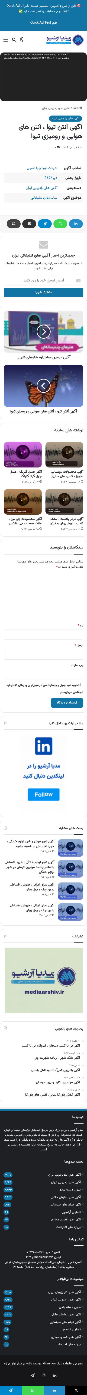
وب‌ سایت (77, 665)
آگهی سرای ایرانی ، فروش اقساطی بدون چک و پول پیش (32, 887)
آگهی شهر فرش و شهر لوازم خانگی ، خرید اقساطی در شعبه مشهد (30, 844)
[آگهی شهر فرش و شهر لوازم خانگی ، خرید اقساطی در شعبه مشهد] (70, 848)
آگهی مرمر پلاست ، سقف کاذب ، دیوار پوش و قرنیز (66, 521)
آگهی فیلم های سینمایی (65, 1204)
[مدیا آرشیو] (65, 40)
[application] (43, 77)
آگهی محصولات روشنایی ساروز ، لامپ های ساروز (67, 474)
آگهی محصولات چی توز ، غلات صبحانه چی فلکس (25, 521)
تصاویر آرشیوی (71, 1212)
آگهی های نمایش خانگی (66, 1197)
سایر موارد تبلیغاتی (44, 197)
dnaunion (49, 1363)
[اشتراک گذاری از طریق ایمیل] (29, 223)
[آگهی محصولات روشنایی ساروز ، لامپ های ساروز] (64, 454)
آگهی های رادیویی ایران (56, 108)
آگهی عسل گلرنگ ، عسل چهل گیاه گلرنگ (26, 474)
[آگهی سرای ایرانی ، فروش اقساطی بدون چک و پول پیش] (70, 891)
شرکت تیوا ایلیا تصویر (42, 168)
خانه (76, 108)
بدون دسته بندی (70, 1189)
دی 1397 (51, 178)
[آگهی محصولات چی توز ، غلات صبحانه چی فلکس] (23, 502)
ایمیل (78, 645)
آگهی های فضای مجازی (66, 1219)
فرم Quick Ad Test (43, 22)
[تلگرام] (45, 223)
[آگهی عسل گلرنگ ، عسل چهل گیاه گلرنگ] (23, 454)
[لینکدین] (76, 223)
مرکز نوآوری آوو (13, 1363)
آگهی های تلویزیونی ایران (64, 1174)
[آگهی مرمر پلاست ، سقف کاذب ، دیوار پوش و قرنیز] (64, 502)
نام (80, 625)
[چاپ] (14, 223)
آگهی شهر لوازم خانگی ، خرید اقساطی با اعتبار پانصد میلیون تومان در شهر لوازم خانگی (29, 867)
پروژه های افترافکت (68, 1227)
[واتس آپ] (60, 223)
